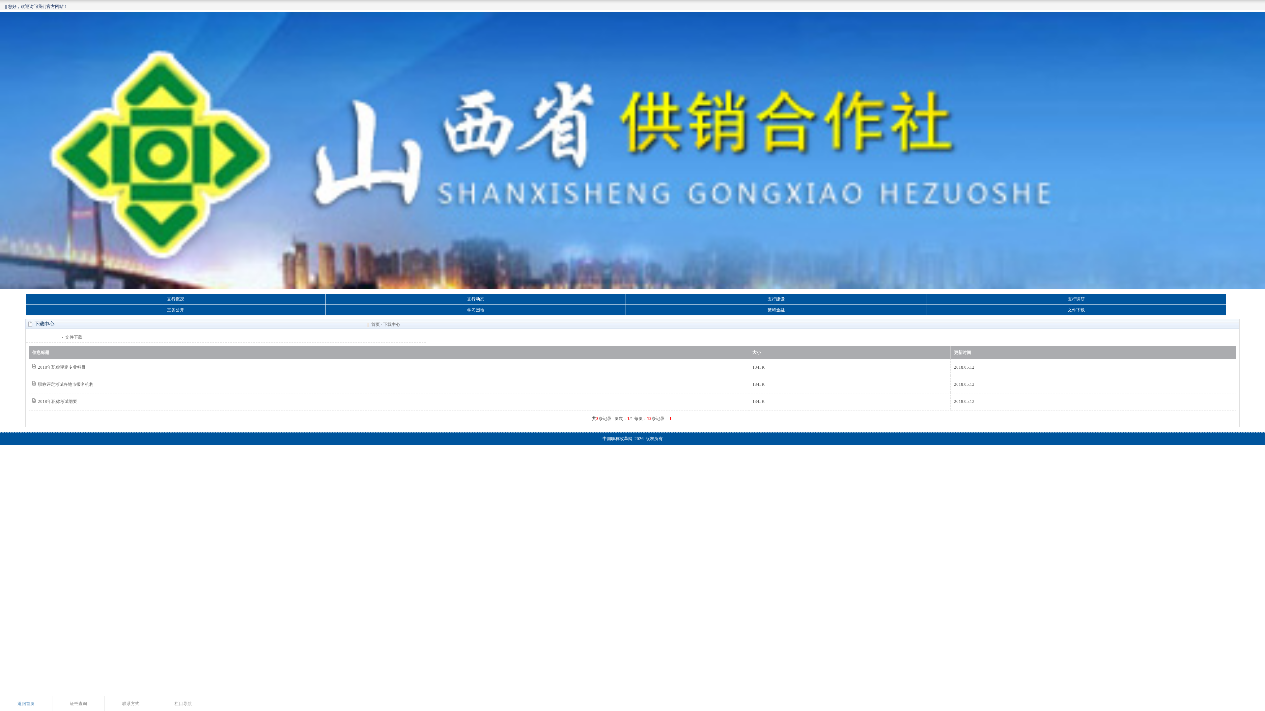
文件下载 (1076, 309)
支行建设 (776, 299)
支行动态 (475, 299)
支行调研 (1076, 299)
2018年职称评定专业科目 (62, 367)
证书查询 (78, 703)
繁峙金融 (776, 309)
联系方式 (130, 703)
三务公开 (175, 309)
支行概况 (175, 299)
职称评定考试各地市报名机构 (66, 384)
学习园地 (475, 309)
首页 (375, 324)
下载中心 (391, 324)
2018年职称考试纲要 (57, 401)
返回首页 (26, 703)
